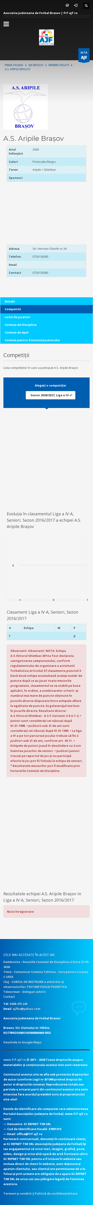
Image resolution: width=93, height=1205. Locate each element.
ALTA (84, 55)
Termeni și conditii (17, 1193)
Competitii (13, 309)
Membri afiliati (59, 65)
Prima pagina (14, 65)
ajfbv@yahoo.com (26, 1009)
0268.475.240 (18, 1004)
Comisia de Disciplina (21, 325)
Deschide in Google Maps (22, 1042)
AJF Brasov (35, 65)
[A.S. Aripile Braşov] (25, 106)
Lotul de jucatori (17, 317)
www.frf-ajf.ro (14, 1060)
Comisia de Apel (16, 332)
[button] (50, 395)
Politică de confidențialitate (56, 1193)
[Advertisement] (35, 214)
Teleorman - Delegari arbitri (24, 992)
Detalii (10, 301)
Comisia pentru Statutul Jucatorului (32, 340)
